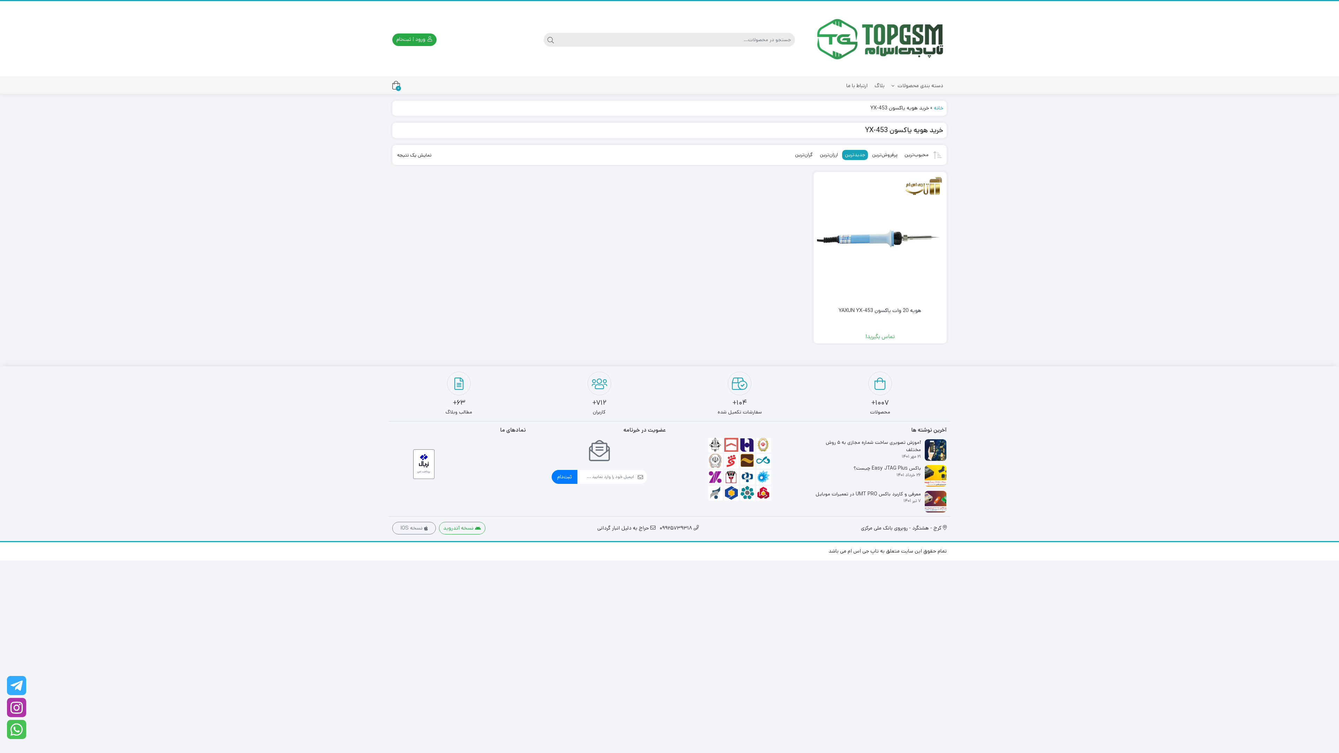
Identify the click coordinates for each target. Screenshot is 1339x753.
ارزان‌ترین (829, 154)
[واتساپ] (16, 729)
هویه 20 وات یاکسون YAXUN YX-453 (880, 310)
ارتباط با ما (857, 85)
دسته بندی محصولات (919, 85)
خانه (938, 108)
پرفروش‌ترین (885, 154)
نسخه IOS (412, 528)
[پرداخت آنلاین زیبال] (423, 464)
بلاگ (880, 85)
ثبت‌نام (564, 476)
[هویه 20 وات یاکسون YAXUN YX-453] (880, 238)
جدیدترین (855, 154)
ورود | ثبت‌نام (411, 39)
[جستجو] (551, 40)
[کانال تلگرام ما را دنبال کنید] (16, 685)
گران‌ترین (804, 154)
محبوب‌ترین (917, 154)
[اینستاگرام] (16, 707)
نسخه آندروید (459, 528)
